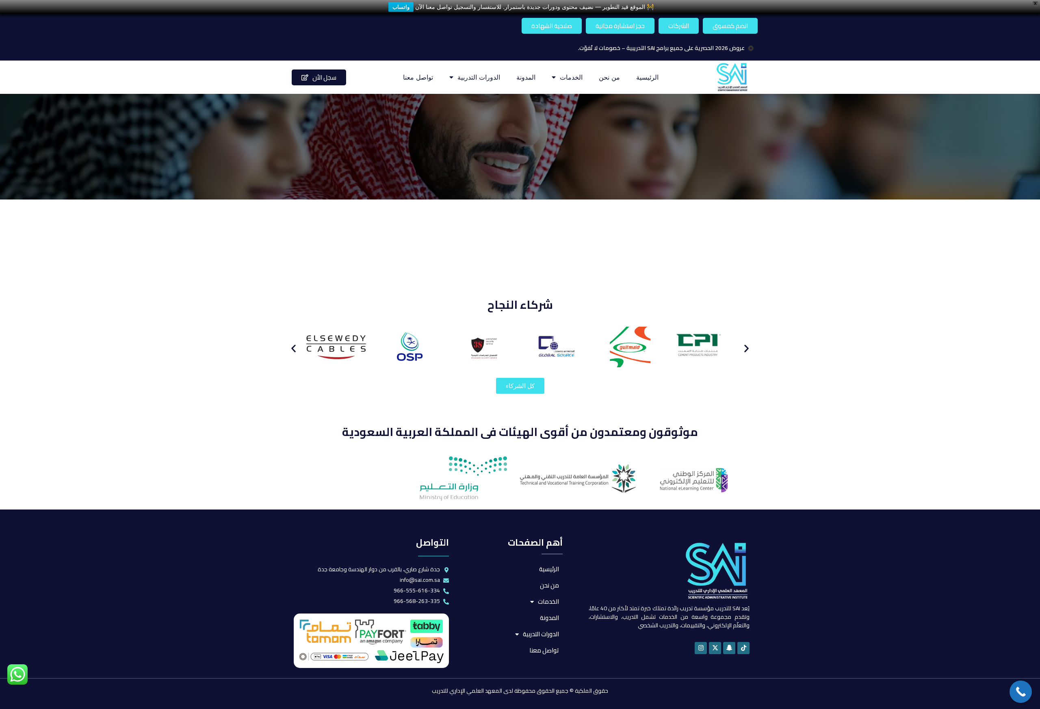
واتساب (401, 7)
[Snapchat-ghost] (729, 648)
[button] (293, 348)
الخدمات (571, 77)
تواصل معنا (418, 77)
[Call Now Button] (1021, 692)
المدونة (525, 77)
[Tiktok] (743, 648)
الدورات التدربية (478, 77)
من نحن (609, 77)
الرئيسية (647, 77)
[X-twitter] (715, 648)
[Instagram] (701, 648)
